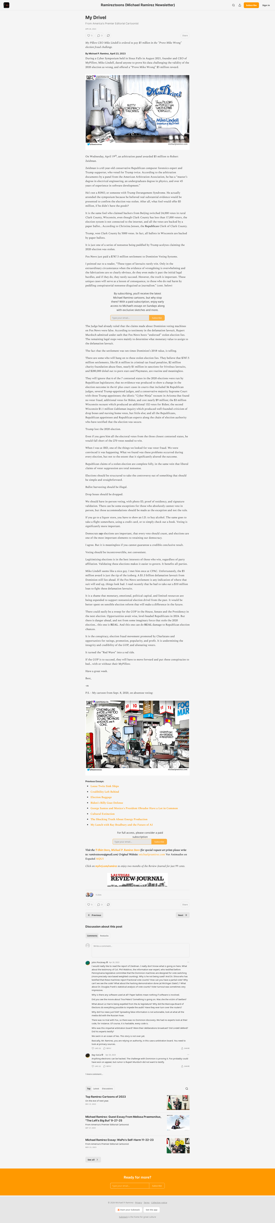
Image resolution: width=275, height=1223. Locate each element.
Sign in (266, 5)
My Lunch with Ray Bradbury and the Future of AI (122, 825)
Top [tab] (88, 1088)
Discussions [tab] (107, 1088)
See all (91, 1159)
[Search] (233, 5)
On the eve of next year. (97, 1100)
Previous (96, 915)
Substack (123, 1217)
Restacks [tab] (104, 935)
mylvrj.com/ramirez (106, 866)
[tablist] (97, 936)
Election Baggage (101, 797)
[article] (137, 1102)
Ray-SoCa (96, 1054)
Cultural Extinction (103, 814)
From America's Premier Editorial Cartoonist (107, 1124)
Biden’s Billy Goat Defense (107, 803)
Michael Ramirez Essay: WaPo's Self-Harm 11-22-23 (119, 1140)
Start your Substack (130, 1209)
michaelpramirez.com (152, 854)
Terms (147, 1202)
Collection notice (159, 1202)
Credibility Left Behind (105, 792)
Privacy (138, 1202)
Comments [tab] (92, 935)
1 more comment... (94, 1074)
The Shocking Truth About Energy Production (119, 819)
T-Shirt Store (102, 850)
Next (180, 915)
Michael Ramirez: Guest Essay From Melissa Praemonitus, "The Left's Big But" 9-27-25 (123, 1118)
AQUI (100, 859)
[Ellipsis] (188, 962)
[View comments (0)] (114, 1108)
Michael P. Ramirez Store (125, 850)
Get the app (151, 1209)
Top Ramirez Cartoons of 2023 (105, 1096)
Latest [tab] (96, 1088)
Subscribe (251, 5)
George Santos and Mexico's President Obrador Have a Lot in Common (134, 808)
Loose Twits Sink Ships (105, 786)
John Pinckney (99, 962)
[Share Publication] (240, 5)
